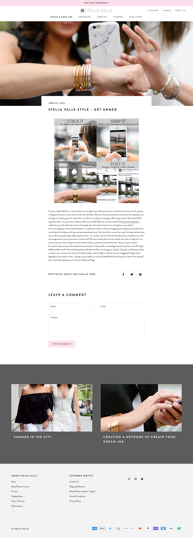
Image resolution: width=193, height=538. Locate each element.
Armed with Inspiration (130, 221)
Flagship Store (17, 496)
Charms (118, 17)
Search (167, 10)
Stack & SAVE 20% (61, 17)
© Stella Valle (20, 529)
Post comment (62, 344)
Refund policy (17, 506)
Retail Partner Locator (20, 486)
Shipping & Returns (77, 486)
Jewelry (102, 17)
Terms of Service (18, 501)
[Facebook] (129, 479)
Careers (14, 491)
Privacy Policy (75, 501)
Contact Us (74, 481)
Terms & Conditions (77, 496)
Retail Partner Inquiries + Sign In (83, 491)
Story (13, 481)
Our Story (135, 17)
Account (153, 10)
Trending (85, 17)
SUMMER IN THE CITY (33, 437)
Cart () (181, 10)
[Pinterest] (142, 479)
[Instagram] (136, 479)
